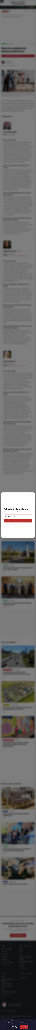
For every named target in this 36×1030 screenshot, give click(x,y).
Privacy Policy (27, 524)
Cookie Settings (13, 1027)
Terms (22, 524)
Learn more (27, 1022)
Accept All (24, 1027)
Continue (18, 520)
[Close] (30, 495)
